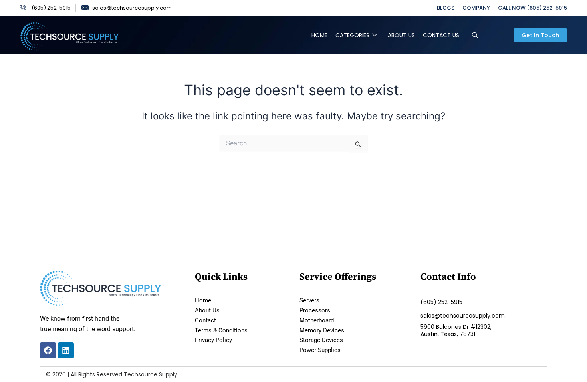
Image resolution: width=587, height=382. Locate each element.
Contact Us (441, 35)
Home (319, 35)
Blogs (445, 8)
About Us (401, 35)
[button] (475, 35)
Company (476, 8)
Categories (352, 35)
